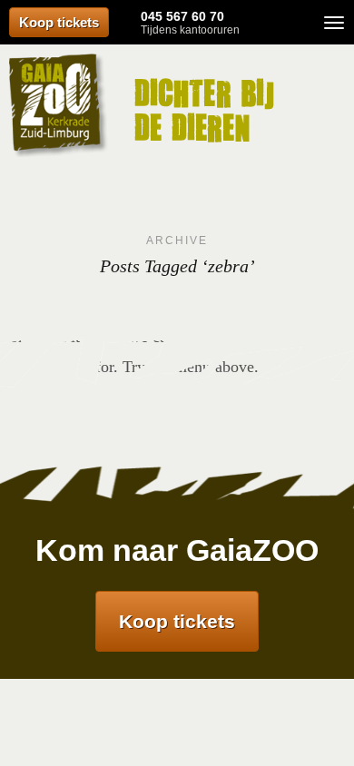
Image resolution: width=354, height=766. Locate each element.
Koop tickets (59, 22)
